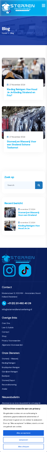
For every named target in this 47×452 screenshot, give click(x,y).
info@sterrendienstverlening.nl (17, 309)
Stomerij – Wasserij (10, 358)
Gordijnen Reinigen (10, 371)
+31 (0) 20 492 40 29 (19, 303)
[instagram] (9, 270)
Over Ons (6, 323)
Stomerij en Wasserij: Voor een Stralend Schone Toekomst (21, 144)
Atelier (4, 389)
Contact (5, 332)
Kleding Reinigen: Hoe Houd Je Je (29, 227)
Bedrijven (6, 376)
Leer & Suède (7, 327)
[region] (23, 428)
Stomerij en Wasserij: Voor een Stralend (28, 214)
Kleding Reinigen (8, 363)
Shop (4, 336)
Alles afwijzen (23, 446)
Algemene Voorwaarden (12, 345)
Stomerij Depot (8, 380)
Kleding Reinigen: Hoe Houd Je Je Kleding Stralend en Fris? (22, 92)
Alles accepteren (23, 433)
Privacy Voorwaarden (11, 340)
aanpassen (23, 440)
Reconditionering (9, 384)
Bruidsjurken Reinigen (11, 367)
